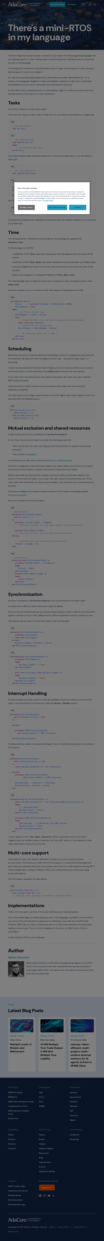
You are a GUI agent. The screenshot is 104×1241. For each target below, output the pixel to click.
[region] (52, 198)
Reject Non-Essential (57, 207)
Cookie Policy (48, 201)
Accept (78, 207)
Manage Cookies (26, 207)
